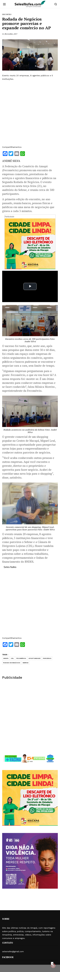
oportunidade (34, 658)
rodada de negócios (11, 662)
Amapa (5, 658)
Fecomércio (21, 658)
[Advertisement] (30, 113)
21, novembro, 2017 (9, 34)
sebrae (25, 662)
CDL (12, 658)
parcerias (47, 658)
